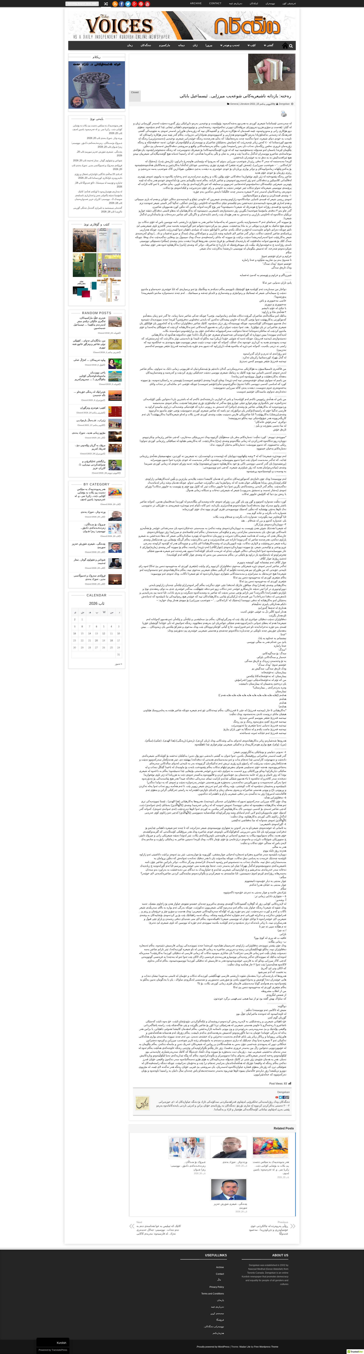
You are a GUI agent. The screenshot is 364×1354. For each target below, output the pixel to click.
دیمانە (181, 45)
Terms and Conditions (212, 1293)
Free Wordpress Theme (266, 1346)
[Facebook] (121, 3)
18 (111, 640)
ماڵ (219, 1279)
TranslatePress (59, 1350)
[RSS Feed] (115, 3)
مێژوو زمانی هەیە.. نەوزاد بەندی (88, 432)
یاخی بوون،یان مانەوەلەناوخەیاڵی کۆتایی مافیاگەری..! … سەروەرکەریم (90, 376)
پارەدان (220, 1300)
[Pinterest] (141, 3)
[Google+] (134, 3)
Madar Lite (244, 1346)
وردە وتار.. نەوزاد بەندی (235, 1162)
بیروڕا (209, 45)
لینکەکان (254, 3)
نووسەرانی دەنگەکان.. (213, 1326)
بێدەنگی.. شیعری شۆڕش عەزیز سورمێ (103, 151)
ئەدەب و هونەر (231, 45)
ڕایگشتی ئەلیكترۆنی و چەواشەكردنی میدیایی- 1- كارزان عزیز (92, 464)
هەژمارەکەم (218, 1333)
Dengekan (284, 104)
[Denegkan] (182, 39)
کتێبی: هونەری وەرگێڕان (92, 407)
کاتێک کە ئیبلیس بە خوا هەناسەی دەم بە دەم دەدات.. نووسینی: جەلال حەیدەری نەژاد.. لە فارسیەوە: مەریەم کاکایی (158, 1229)
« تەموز (118, 664)
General (234, 104)
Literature (244, 104)
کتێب (253, 45)
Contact (215, 3)
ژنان (195, 45)
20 (96, 640)
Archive (196, 3)
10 (118, 633)
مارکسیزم (164, 45)
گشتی (270, 45)
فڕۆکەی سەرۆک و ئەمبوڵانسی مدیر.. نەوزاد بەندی (99, 165)
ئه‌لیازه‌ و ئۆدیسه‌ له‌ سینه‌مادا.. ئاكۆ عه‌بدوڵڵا (102, 183)
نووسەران (270, 3)
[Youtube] (147, 3)
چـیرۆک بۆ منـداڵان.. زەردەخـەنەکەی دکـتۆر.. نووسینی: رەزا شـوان (188, 1166)
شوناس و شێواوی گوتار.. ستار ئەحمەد (104, 160)
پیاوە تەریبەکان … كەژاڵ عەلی (89, 360)
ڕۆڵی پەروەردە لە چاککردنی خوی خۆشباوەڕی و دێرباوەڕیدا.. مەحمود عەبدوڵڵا (268, 1229)
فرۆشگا (220, 1320)
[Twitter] (128, 3)
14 (89, 633)
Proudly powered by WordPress (213, 1346)
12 (103, 633)
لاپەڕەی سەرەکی (285, 45)
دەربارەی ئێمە (235, 3)
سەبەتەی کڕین (217, 1313)
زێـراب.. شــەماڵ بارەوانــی (90, 420)
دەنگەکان (146, 45)
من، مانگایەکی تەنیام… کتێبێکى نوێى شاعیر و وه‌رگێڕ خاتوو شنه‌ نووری (88, 344)
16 (74, 633)
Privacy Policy (216, 1287)
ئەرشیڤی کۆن (289, 3)
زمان (130, 45)
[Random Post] (106, 4)
